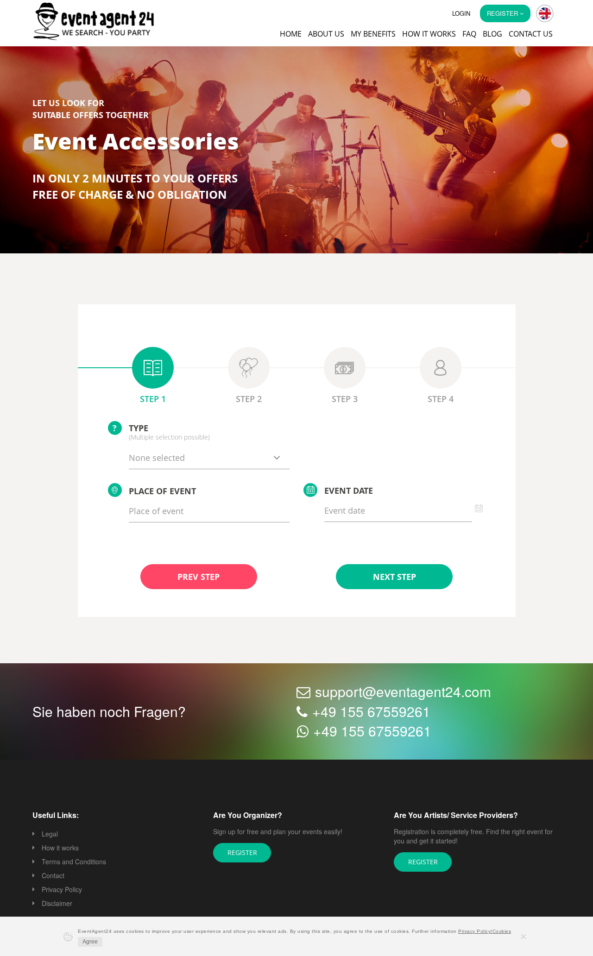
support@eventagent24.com (403, 692)
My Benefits (373, 34)
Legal (50, 834)
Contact (53, 876)
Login (461, 13)
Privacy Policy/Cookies (484, 931)
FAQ (469, 34)
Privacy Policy (62, 890)
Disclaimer (57, 904)
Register (242, 853)
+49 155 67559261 (371, 712)
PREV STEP (198, 577)
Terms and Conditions (74, 862)
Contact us (531, 34)
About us (326, 34)
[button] (545, 13)
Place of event (162, 491)
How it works (429, 34)
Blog (492, 34)
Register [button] (503, 13)
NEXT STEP (394, 577)
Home (291, 34)
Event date (348, 491)
